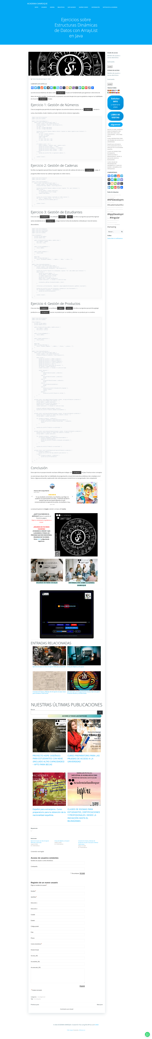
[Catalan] (110, 90)
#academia (117, 224)
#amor (108, 211)
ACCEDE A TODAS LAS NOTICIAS (74, 716)
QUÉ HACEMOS (72, 7)
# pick (111, 211)
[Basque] (108, 90)
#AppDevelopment (117, 214)
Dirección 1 (34, 903)
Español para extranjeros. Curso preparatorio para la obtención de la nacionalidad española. (49, 812)
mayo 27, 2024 (47, 79)
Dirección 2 (34, 908)
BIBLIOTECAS (61, 7)
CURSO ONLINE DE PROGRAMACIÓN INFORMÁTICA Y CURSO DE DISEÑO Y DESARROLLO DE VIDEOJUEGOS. (114, 165)
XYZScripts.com (82, 1030)
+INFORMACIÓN (95, 7)
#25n (108, 218)
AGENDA (52, 7)
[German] (119, 90)
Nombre (33, 891)
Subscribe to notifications (115, 238)
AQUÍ (39, 539)
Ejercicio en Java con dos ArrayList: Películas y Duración (49, 666)
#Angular (115, 217)
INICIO (36, 7)
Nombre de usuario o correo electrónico (42, 860)
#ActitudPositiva (119, 209)
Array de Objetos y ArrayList (75, 666)
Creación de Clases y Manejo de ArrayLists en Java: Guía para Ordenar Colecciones (49, 692)
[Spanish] (119, 92)
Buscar (33, 709)
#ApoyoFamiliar (110, 207)
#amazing (111, 227)
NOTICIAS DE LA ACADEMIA (110, 7)
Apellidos (34, 897)
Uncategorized (41, 997)
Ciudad (33, 914)
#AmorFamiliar (110, 195)
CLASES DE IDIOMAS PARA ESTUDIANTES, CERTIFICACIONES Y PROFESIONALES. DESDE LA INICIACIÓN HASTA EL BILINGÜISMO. (84, 815)
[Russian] (117, 92)
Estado (33, 920)
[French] (115, 90)
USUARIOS (44, 7)
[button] (72, 496)
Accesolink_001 (35, 961)
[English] (112, 90)
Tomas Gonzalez (36, 79)
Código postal (35, 926)
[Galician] (117, 90)
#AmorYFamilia (110, 220)
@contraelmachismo (111, 209)
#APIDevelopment (117, 199)
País (32, 932)
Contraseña (34, 866)
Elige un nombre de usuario (39, 885)
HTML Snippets (70, 1030)
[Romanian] (115, 92)
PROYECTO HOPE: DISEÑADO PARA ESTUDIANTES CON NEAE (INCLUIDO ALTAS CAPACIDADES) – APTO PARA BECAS (115, 133)
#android (116, 220)
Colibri (97, 1025)
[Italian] (108, 92)
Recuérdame (75, 873)
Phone (33, 938)
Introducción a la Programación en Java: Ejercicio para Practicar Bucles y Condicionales (83, 692)
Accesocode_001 (36, 967)
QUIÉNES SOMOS (83, 7)
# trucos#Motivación (118, 207)
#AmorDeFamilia (110, 224)
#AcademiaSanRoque (116, 205)
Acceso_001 (34, 955)
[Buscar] (100, 712)
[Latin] (110, 92)
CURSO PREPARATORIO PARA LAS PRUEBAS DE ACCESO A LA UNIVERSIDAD (84, 758)
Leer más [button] (52, 504)
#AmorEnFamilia (110, 202)
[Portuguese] (112, 92)
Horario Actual (35, 950)
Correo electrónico (36, 944)
